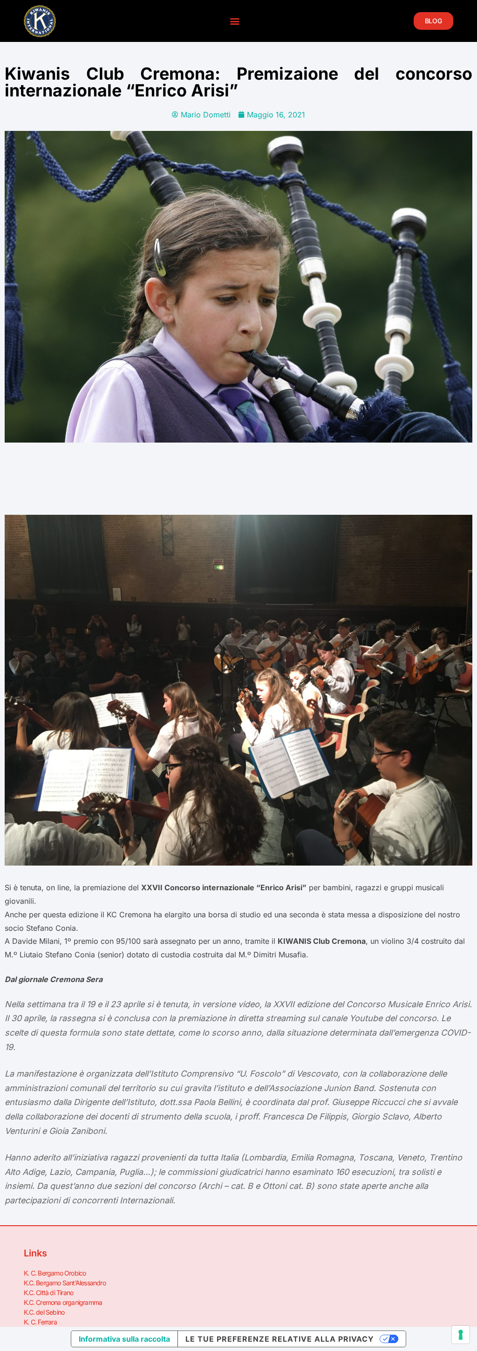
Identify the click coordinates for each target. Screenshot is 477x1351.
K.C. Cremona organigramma (63, 1302)
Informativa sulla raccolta (124, 1339)
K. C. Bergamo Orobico (55, 1273)
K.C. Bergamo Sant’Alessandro (65, 1283)
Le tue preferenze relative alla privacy (279, 1339)
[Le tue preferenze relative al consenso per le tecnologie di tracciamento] (461, 1335)
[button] (234, 21)
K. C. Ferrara (40, 1322)
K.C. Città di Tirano (48, 1292)
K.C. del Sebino (44, 1312)
